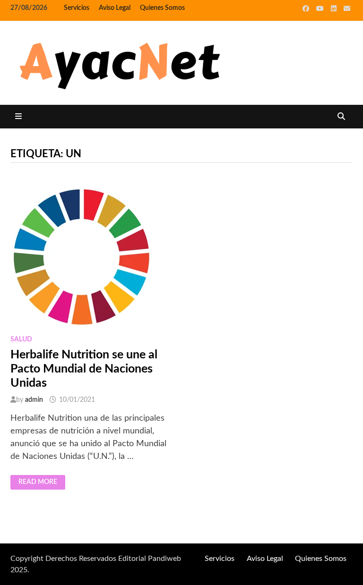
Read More (37, 482)
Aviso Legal (114, 8)
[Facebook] (307, 8)
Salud (21, 339)
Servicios (76, 8)
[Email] (347, 8)
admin (34, 400)
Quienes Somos (162, 8)
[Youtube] (321, 8)
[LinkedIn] (334, 8)
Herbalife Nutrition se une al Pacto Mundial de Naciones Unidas (83, 369)
